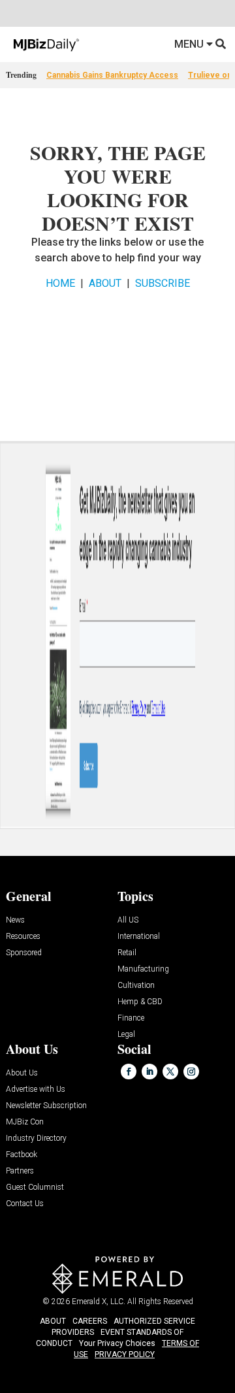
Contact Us (25, 1204)
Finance (131, 1018)
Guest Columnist (35, 1187)
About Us (22, 1073)
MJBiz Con (25, 1122)
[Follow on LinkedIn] (149, 1071)
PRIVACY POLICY (125, 1354)
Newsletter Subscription (46, 1106)
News (15, 920)
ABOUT (105, 283)
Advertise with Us (35, 1089)
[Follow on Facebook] (128, 1071)
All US (128, 920)
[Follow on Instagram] (191, 1071)
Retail (127, 953)
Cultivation (136, 985)
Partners (20, 1171)
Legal (126, 1034)
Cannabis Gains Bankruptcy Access (112, 75)
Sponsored (24, 953)
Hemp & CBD (140, 1002)
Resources (23, 936)
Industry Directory (36, 1138)
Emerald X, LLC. (98, 1301)
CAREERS (89, 1321)
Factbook (21, 1155)
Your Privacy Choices (117, 1343)
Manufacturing (143, 969)
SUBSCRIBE (162, 283)
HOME (60, 283)
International (139, 936)
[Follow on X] (170, 1071)
